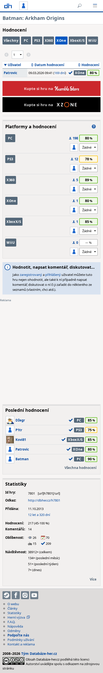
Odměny (14, 631)
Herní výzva (16, 617)
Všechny (11, 40)
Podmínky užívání (21, 639)
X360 (49, 40)
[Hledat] (79, 5)
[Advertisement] (51, 349)
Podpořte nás (18, 635)
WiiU (92, 40)
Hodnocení (90, 65)
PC (26, 40)
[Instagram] (25, 595)
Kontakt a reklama (21, 644)
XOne (61, 40)
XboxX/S (77, 40)
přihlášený (53, 274)
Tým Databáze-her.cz (39, 653)
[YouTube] (34, 595)
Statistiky (14, 613)
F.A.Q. (11, 622)
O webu (13, 604)
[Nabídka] (95, 5)
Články (13, 608)
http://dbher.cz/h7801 (44, 500)
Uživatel (14, 65)
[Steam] (6, 595)
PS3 (37, 40)
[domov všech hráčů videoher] (8, 5)
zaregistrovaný (31, 274)
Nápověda (15, 626)
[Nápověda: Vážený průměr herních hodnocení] (94, 126)
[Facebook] (16, 595)
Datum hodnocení (49, 65)
